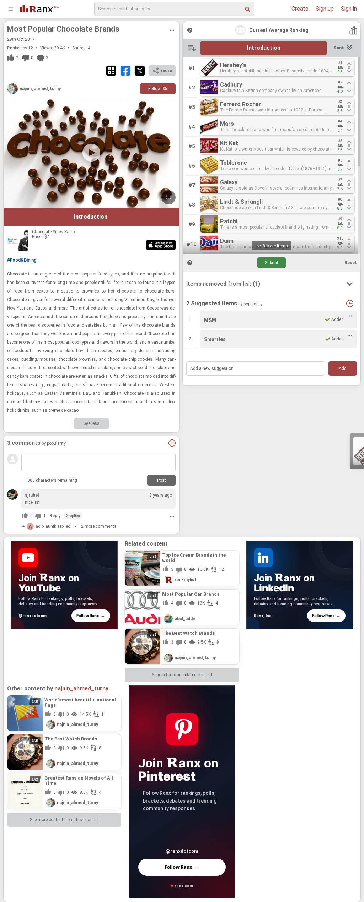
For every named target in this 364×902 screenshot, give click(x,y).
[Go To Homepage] (39, 8)
